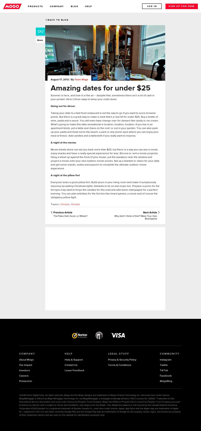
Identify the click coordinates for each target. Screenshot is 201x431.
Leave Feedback (74, 370)
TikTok (164, 370)
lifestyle (75, 204)
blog (74, 6)
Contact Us (71, 365)
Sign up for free (182, 6)
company (57, 6)
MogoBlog (166, 381)
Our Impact (25, 365)
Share (39, 40)
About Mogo (26, 359)
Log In (152, 6)
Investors (24, 370)
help (88, 6)
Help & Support (74, 359)
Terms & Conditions (119, 365)
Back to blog (58, 20)
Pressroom (25, 381)
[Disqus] (105, 268)
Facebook (166, 376)
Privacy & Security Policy (122, 359)
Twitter (164, 365)
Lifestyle (65, 204)
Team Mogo (81, 79)
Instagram (165, 359)
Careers (24, 376)
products (35, 6)
